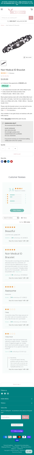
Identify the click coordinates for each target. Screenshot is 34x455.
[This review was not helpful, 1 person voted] (27, 300)
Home (2, 25)
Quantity (3, 145)
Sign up (25, 417)
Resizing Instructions (26, 447)
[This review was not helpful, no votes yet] (27, 241)
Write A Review (17, 210)
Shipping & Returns (6, 447)
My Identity (6, 76)
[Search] (31, 18)
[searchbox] (10, 217)
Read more (19, 271)
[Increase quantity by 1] (15, 148)
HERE (5, 110)
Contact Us (20, 448)
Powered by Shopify (17, 452)
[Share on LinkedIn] (8, 161)
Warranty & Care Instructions (22, 445)
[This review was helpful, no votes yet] (24, 241)
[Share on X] (5, 161)
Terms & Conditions (8, 445)
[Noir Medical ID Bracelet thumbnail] (3, 63)
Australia (16, 425)
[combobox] (25, 222)
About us (13, 448)
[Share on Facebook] (2, 161)
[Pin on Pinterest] (11, 161)
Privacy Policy (16, 447)
